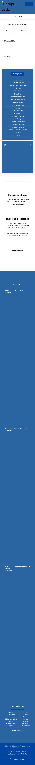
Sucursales (26, 725)
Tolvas (18, 135)
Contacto (11, 725)
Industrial (26, 712)
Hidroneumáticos (18, 105)
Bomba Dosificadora (18, 97)
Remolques (18, 113)
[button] (31, 4)
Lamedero (18, 108)
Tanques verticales (18, 127)
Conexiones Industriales (18, 85)
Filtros (18, 88)
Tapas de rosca (18, 91)
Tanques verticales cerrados (18, 130)
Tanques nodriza (18, 124)
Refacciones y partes (18, 99)
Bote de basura (18, 102)
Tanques (26, 717)
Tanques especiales (18, 122)
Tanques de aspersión (18, 119)
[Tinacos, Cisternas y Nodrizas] (8, 6)
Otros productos (17, 111)
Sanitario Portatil (18, 116)
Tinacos (18, 132)
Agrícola (11, 712)
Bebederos (18, 94)
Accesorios (18, 80)
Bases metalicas (18, 83)
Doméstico (11, 715)
